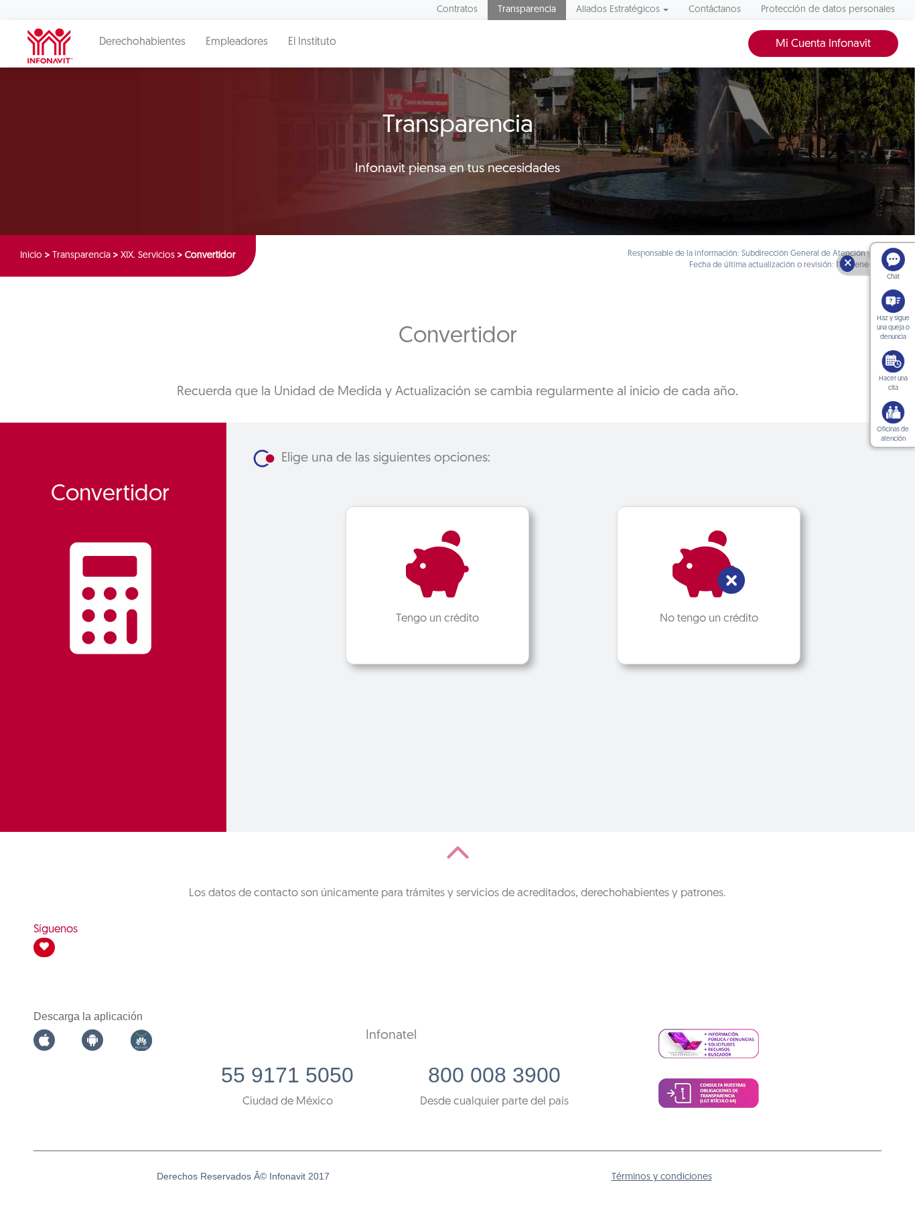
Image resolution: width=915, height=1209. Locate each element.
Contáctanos (715, 10)
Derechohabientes (142, 42)
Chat (893, 277)
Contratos (457, 10)
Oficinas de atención (893, 434)
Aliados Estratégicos (618, 10)
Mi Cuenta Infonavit (823, 44)
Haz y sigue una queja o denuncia (893, 327)
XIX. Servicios (148, 256)
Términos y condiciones (662, 1177)
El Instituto (312, 42)
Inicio (31, 256)
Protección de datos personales (828, 10)
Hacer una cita (893, 383)
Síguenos (55, 929)
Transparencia (527, 10)
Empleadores (237, 42)
